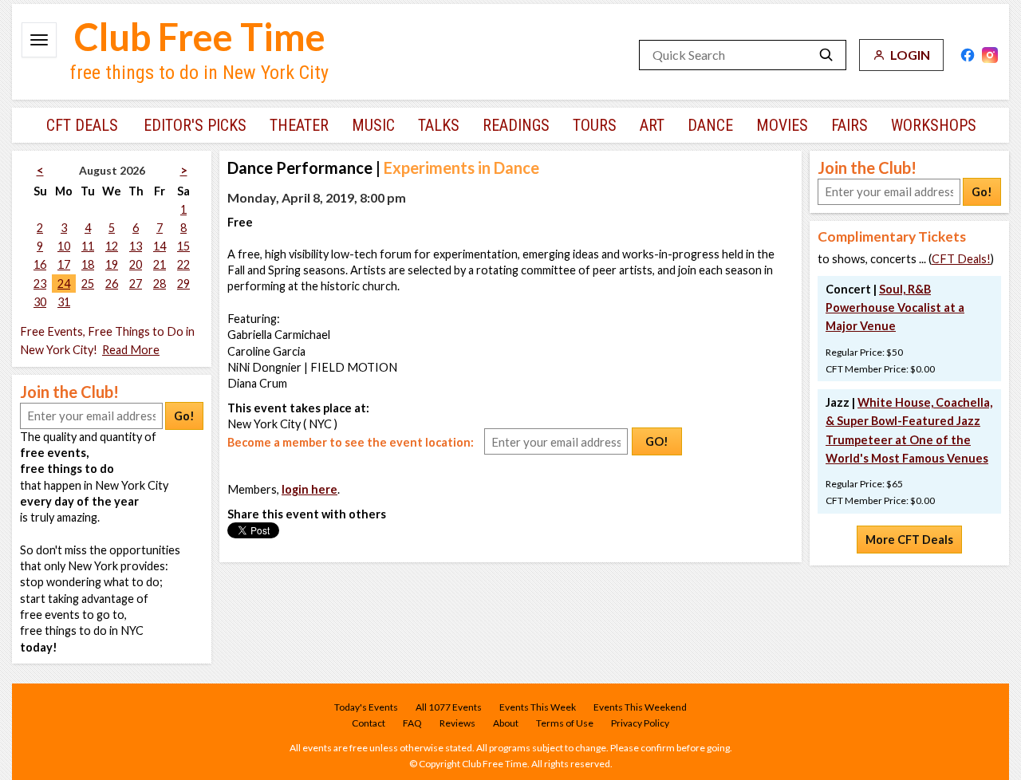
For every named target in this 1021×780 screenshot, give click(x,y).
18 (87, 264)
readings (516, 125)
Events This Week (537, 707)
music (373, 125)
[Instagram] (990, 55)
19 (111, 264)
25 (87, 283)
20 (135, 264)
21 (159, 264)
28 (159, 283)
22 (183, 264)
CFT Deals (82, 125)
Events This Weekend (640, 707)
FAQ (412, 723)
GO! (657, 441)
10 (63, 246)
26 (111, 283)
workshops (933, 125)
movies (782, 125)
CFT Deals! (961, 259)
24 (63, 283)
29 (183, 283)
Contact (368, 723)
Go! (184, 416)
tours (595, 125)
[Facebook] (967, 55)
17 (63, 264)
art (652, 125)
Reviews (457, 723)
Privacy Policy (640, 723)
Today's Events (366, 707)
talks (438, 125)
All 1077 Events (449, 707)
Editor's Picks (195, 125)
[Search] (826, 55)
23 (40, 283)
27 (135, 283)
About (505, 723)
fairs (849, 125)
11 (87, 246)
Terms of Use (564, 723)
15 (183, 246)
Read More (131, 350)
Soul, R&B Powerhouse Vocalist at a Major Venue (895, 307)
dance (710, 125)
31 (63, 302)
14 (159, 246)
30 (40, 302)
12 (111, 246)
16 (40, 264)
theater (299, 125)
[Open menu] (39, 39)
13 (135, 246)
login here (309, 489)
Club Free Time (199, 36)
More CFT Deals (909, 539)
